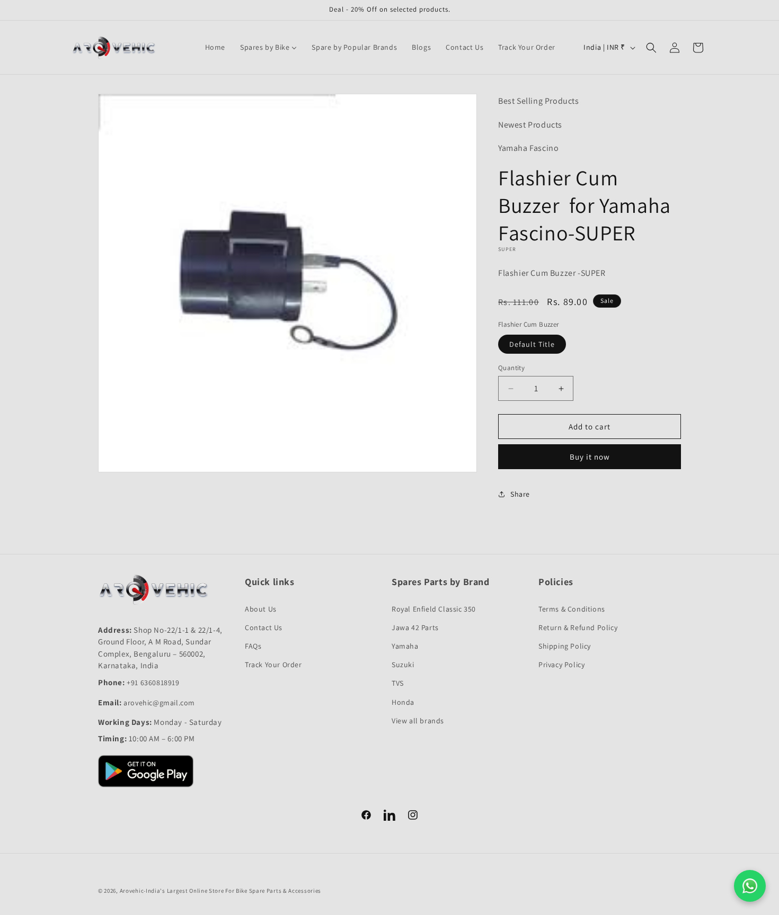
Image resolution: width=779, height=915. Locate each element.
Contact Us (263, 627)
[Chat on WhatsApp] (750, 886)
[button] (651, 47)
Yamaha (405, 646)
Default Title (532, 344)
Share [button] (520, 494)
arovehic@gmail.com (159, 702)
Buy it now (590, 457)
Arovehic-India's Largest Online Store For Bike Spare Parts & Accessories (220, 890)
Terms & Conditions (571, 609)
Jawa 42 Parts (415, 627)
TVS (398, 683)
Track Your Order (273, 664)
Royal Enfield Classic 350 (434, 609)
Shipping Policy (564, 646)
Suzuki (403, 664)
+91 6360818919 (153, 682)
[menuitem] (215, 47)
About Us (261, 609)
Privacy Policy (561, 664)
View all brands (418, 720)
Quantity (511, 367)
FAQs (253, 646)
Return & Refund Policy (577, 627)
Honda (403, 702)
